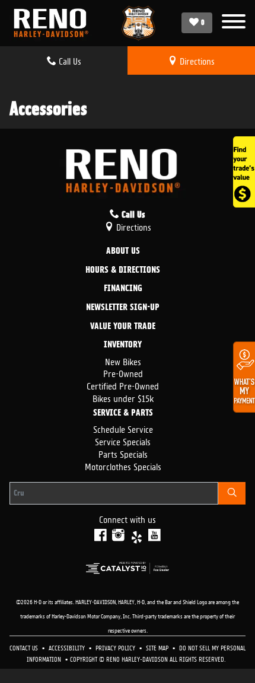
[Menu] (234, 22)
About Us (123, 251)
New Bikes (123, 361)
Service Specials (123, 441)
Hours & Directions (122, 270)
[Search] (232, 493)
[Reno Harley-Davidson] (53, 23)
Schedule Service (123, 428)
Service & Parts (123, 413)
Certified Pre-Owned (123, 385)
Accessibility (68, 647)
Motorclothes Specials (123, 466)
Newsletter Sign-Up (123, 307)
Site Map (158, 647)
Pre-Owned (123, 372)
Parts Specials (123, 453)
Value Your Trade (122, 326)
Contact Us (24, 647)
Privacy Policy (116, 647)
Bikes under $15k (123, 397)
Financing (123, 288)
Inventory (123, 345)
